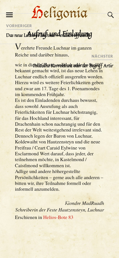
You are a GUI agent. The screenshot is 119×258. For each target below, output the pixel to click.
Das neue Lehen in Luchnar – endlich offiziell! (47, 35)
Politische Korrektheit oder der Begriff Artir (73, 65)
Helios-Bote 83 (58, 217)
